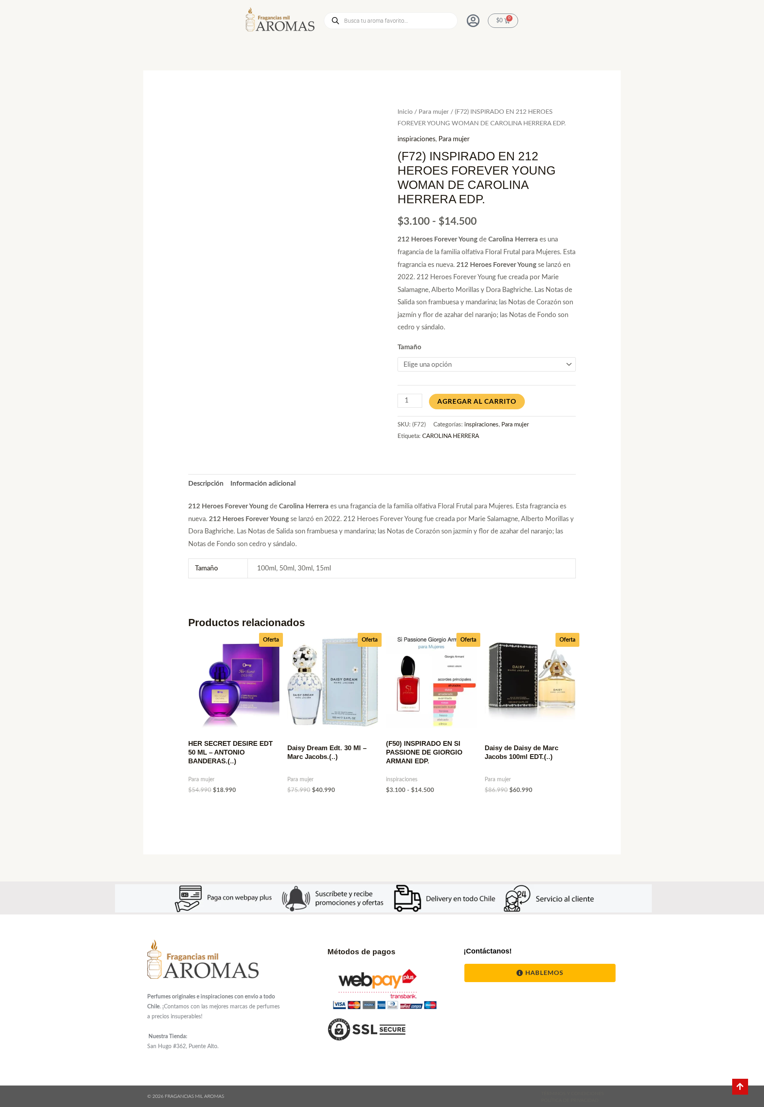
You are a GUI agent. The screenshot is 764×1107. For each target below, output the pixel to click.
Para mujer (434, 112)
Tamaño (409, 347)
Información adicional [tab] (263, 483)
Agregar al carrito (476, 401)
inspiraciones (416, 139)
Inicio (405, 112)
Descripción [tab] (206, 483)
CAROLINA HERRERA (450, 436)
